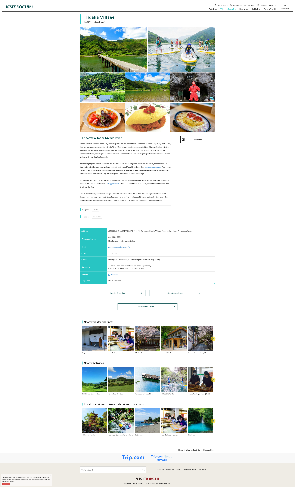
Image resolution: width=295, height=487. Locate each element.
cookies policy (43, 479)
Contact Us (202, 469)
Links (194, 469)
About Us (160, 469)
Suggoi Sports (113, 183)
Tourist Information (183, 469)
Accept (6, 484)
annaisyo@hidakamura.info (119, 247)
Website (114, 274)
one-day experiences (153, 167)
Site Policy (170, 469)
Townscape (97, 217)
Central (95, 210)
